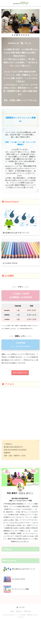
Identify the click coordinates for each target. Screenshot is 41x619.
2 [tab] (14, 35)
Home (12, 611)
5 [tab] (21, 35)
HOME (21, 607)
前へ (3, 20)
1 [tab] (12, 35)
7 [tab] (26, 35)
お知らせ (19, 611)
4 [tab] (19, 35)
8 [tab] (28, 35)
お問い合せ (27, 611)
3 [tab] (17, 35)
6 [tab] (23, 35)
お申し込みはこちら (20, 372)
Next (37, 20)
